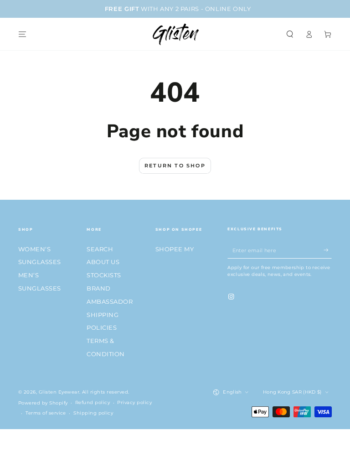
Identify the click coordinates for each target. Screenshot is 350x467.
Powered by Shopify (43, 402)
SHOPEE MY (174, 249)
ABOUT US (103, 262)
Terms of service (46, 412)
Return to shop (175, 165)
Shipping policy (93, 412)
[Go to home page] (175, 34)
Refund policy (92, 402)
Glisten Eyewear (59, 391)
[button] (289, 34)
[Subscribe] (328, 250)
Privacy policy (134, 402)
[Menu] (22, 34)
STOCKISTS (104, 275)
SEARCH (100, 249)
